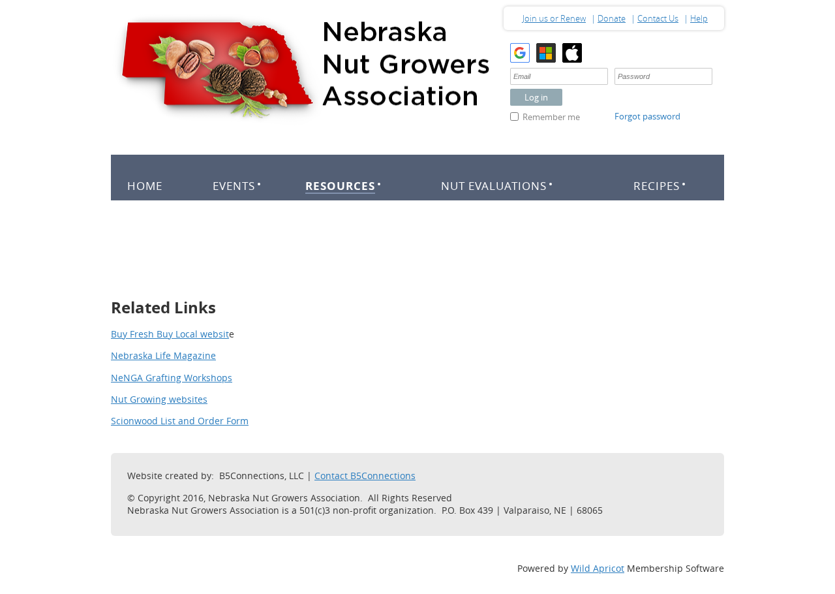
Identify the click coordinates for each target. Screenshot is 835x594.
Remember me (551, 117)
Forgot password (647, 116)
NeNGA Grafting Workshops (171, 377)
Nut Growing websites (159, 399)
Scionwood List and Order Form (180, 420)
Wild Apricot (597, 568)
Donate (612, 18)
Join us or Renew (554, 18)
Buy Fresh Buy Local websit (170, 334)
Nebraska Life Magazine (163, 355)
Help (699, 18)
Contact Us (657, 18)
